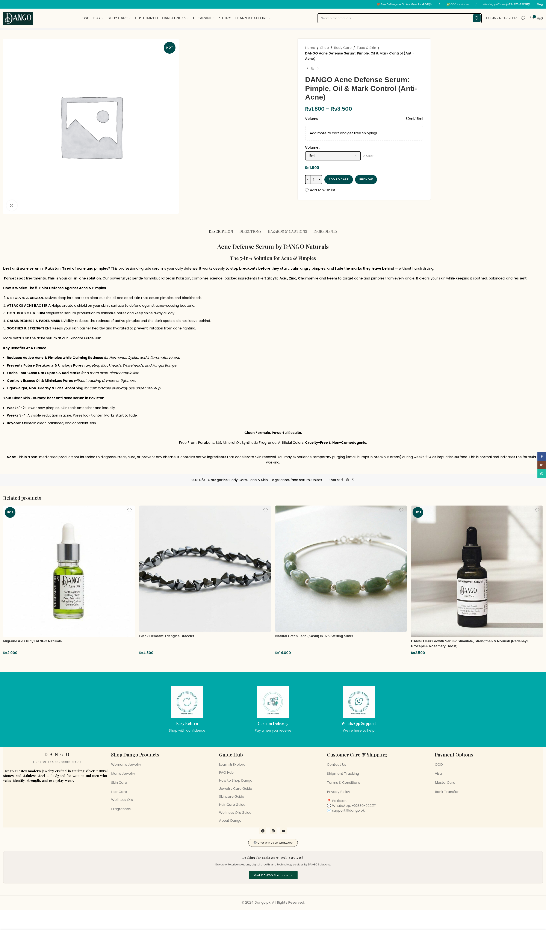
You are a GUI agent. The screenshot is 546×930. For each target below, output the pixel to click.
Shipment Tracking (343, 773)
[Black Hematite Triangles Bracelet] (205, 569)
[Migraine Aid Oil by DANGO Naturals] (69, 571)
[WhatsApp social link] (352, 480)
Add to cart (339, 179)
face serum (300, 479)
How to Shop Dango (235, 780)
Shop (324, 47)
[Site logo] (18, 17)
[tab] (221, 229)
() (517, 4)
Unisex (316, 479)
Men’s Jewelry (123, 773)
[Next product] (318, 68)
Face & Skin (366, 47)
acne (284, 479)
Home (310, 47)
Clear (369, 156)
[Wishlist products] (523, 18)
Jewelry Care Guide (235, 788)
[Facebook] (262, 830)
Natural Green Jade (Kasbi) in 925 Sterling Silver (314, 636)
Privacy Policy (338, 791)
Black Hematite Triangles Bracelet (166, 636)
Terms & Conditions (343, 782)
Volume (311, 147)
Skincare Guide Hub (85, 338)
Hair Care (119, 791)
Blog (540, 4)
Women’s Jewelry (126, 764)
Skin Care (119, 782)
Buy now (366, 179)
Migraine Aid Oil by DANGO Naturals (32, 641)
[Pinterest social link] (347, 480)
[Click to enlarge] (11, 205)
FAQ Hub (226, 772)
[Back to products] (312, 68)
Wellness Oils (122, 799)
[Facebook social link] (342, 480)
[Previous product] (307, 68)
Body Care (343, 47)
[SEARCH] (477, 18)
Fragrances (121, 808)
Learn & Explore (232, 764)
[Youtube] (283, 830)
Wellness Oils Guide (235, 812)
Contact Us (336, 764)
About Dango (230, 820)
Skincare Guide (231, 796)
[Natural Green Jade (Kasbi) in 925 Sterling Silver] (341, 569)
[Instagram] (273, 830)
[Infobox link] (187, 709)
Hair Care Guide (232, 804)
